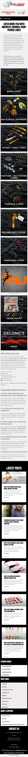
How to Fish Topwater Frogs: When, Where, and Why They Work (12, 488)
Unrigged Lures (5, 692)
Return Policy (4, 718)
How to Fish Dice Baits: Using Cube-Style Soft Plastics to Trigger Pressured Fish (14, 643)
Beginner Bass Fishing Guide (6, 672)
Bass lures (4, 684)
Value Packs (5, 707)
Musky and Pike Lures (7, 698)
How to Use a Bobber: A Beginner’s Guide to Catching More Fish (13, 610)
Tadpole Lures (5, 701)
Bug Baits (4, 695)
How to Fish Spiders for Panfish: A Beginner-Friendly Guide (12, 577)
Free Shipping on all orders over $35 (8, 13)
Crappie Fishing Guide (5, 675)
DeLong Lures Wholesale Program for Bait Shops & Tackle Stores (13, 724)
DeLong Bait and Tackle (7, 689)
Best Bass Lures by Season (6, 666)
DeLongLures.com (5, 456)
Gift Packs (4, 704)
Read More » (6, 497)
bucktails (4, 686)
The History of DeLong (6, 715)
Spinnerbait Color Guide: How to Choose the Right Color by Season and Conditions (13, 522)
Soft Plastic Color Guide (6, 669)
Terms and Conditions (5, 721)
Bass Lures (5, 373)
